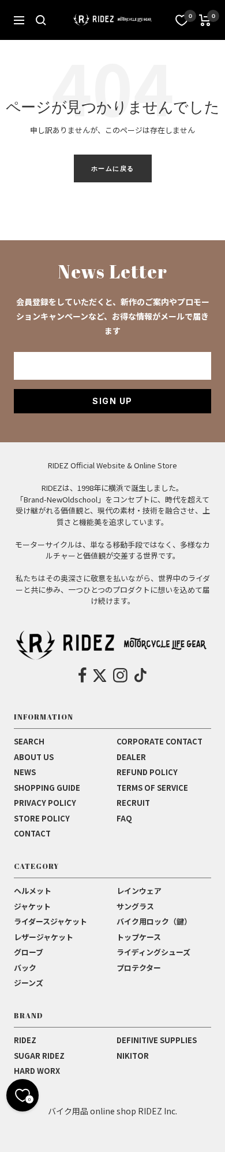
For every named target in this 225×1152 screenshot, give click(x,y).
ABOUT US (34, 756)
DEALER (131, 756)
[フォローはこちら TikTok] (140, 675)
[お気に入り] (181, 20)
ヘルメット (32, 890)
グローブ (28, 951)
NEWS (25, 771)
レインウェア (139, 890)
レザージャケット (43, 936)
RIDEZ (25, 1039)
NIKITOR (133, 1055)
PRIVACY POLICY (45, 802)
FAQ (124, 818)
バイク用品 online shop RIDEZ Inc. (112, 1111)
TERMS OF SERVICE (152, 787)
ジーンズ (28, 982)
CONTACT (32, 833)
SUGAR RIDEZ (39, 1055)
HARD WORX (37, 1070)
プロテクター (139, 967)
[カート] (205, 20)
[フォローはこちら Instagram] (120, 675)
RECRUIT (133, 802)
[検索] (41, 20)
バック (25, 967)
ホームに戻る (112, 168)
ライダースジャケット (50, 921)
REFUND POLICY (147, 771)
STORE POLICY (42, 818)
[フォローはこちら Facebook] (82, 675)
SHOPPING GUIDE (47, 787)
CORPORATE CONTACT (159, 741)
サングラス (135, 906)
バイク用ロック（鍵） (154, 921)
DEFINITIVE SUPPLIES (157, 1039)
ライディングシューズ (153, 951)
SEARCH (29, 741)
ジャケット (32, 906)
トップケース (139, 936)
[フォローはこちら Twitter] (99, 675)
